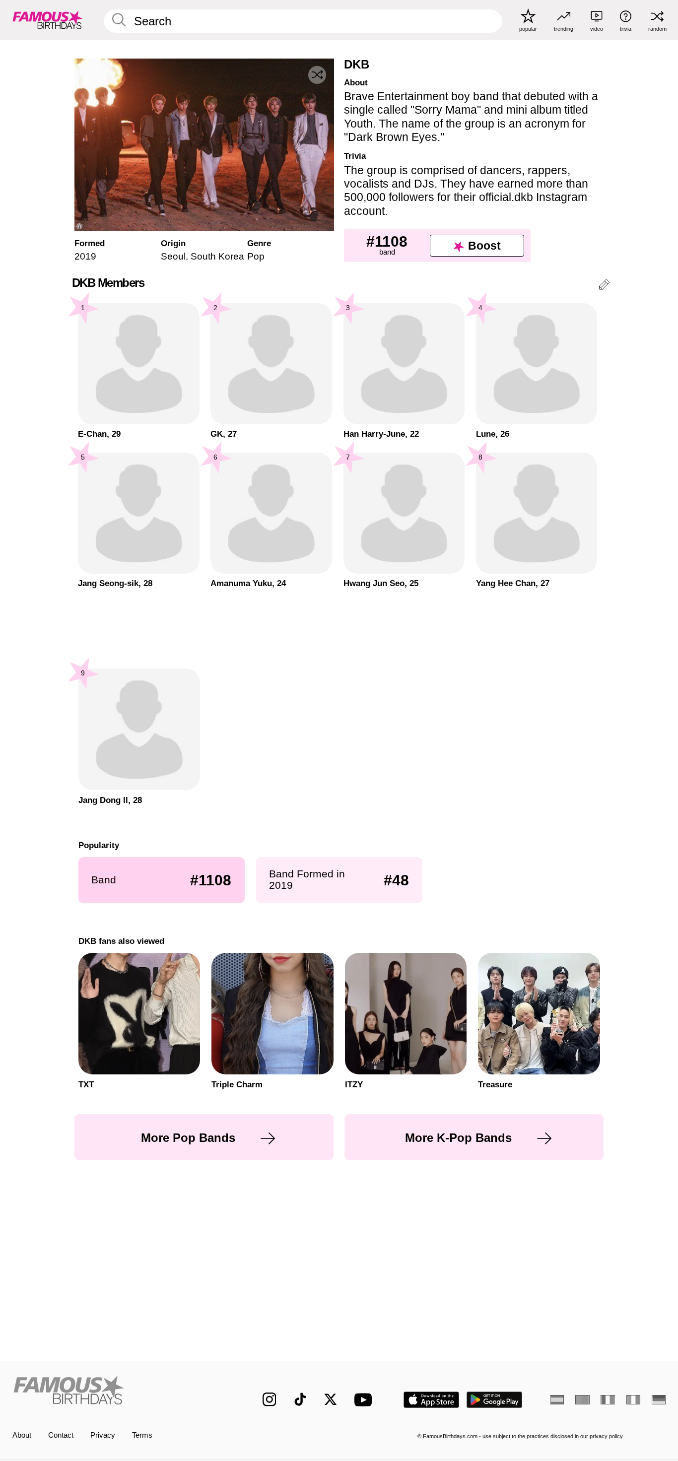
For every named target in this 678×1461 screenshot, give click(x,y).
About (21, 1435)
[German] (659, 1399)
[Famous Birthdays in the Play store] (495, 1400)
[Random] (317, 75)
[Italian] (633, 1399)
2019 (85, 256)
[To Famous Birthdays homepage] (47, 19)
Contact (60, 1435)
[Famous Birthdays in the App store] (431, 1400)
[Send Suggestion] (604, 286)
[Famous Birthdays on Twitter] (331, 1399)
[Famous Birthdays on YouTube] (365, 1400)
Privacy (102, 1435)
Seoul (173, 256)
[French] (607, 1399)
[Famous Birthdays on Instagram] (269, 1399)
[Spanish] (557, 1399)
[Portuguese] (582, 1399)
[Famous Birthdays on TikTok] (300, 1399)
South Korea (217, 256)
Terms (142, 1435)
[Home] (118, 1391)
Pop (256, 256)
